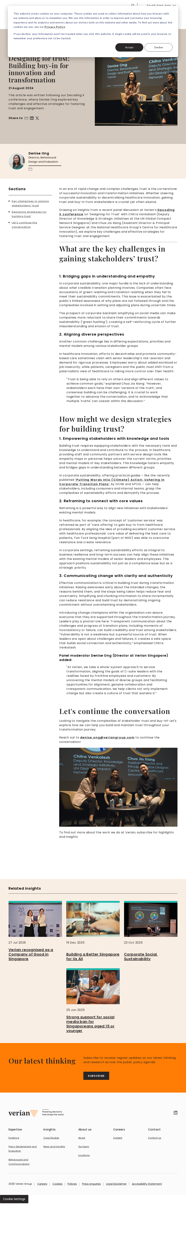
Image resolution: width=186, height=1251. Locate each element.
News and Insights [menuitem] (54, 1146)
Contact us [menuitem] (154, 1137)
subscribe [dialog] (96, 1076)
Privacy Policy (55, 26)
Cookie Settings (14, 1199)
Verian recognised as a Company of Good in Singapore (31, 954)
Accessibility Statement (147, 1184)
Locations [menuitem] (84, 1155)
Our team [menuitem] (83, 1146)
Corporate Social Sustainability (141, 956)
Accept (129, 47)
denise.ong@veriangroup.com (107, 737)
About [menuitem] (81, 1137)
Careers (42, 1184)
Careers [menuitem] (117, 1137)
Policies (72, 1184)
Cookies (57, 1184)
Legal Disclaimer (116, 1184)
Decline (158, 47)
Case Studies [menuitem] (51, 1137)
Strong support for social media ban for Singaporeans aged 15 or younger (90, 1024)
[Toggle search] (133, 5)
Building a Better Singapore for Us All (93, 956)
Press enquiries (91, 1184)
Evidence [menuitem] (14, 1137)
